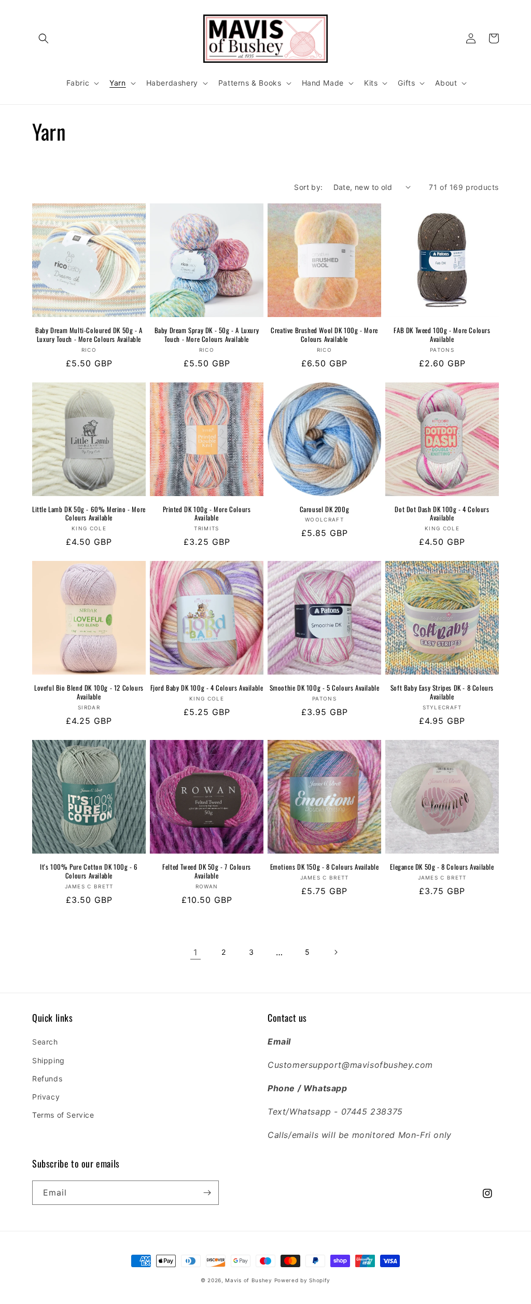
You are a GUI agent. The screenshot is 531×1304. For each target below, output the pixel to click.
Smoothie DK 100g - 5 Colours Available (325, 687)
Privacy (46, 1096)
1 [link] (195, 952)
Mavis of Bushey (248, 1280)
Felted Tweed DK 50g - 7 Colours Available (206, 871)
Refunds (47, 1078)
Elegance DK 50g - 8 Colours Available (442, 866)
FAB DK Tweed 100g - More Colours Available (442, 335)
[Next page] (335, 952)
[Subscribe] (206, 1193)
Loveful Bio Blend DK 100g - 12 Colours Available (89, 692)
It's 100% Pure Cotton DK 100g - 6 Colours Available (89, 871)
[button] (43, 38)
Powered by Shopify (302, 1280)
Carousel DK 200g (325, 509)
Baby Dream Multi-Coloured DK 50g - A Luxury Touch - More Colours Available (89, 335)
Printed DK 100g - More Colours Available (207, 514)
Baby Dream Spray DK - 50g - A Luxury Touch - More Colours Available (207, 335)
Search (45, 1041)
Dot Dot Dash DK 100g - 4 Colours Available (442, 514)
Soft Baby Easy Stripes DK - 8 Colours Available (442, 692)
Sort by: (308, 187)
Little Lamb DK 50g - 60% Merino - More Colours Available (89, 514)
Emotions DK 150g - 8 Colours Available (324, 866)
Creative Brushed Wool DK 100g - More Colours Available (324, 335)
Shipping (48, 1060)
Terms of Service (63, 1114)
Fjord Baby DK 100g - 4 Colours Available (206, 687)
